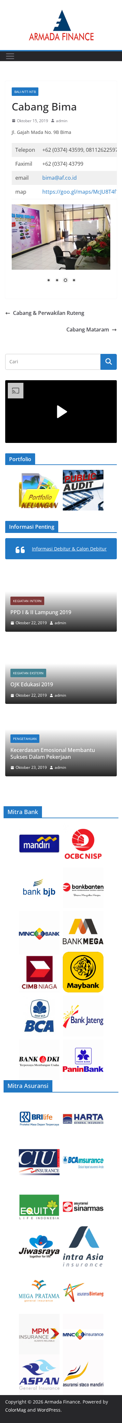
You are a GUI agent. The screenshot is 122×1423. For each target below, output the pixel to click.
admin (61, 120)
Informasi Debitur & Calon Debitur (69, 549)
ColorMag (15, 1410)
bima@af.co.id (59, 177)
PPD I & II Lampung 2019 (40, 612)
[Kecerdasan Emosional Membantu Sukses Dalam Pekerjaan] (61, 718)
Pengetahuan (25, 738)
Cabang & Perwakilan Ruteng (48, 313)
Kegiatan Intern (27, 601)
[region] (61, 248)
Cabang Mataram (87, 329)
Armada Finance (62, 1402)
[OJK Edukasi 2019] (61, 646)
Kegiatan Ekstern (28, 673)
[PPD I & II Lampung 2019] (61, 574)
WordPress (49, 1410)
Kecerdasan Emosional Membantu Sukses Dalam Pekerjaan (52, 753)
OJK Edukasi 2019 (31, 684)
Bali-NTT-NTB (25, 91)
